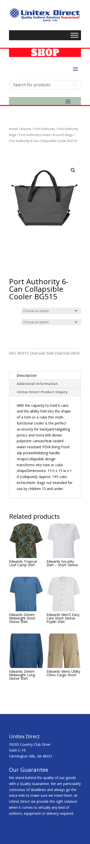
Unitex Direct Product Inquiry (42, 392)
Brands (26, 128)
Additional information (37, 383)
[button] (73, 170)
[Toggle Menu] (74, 35)
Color (14, 310)
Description (27, 375)
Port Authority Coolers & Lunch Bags (46, 134)
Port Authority (44, 128)
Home (13, 128)
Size (13, 321)
